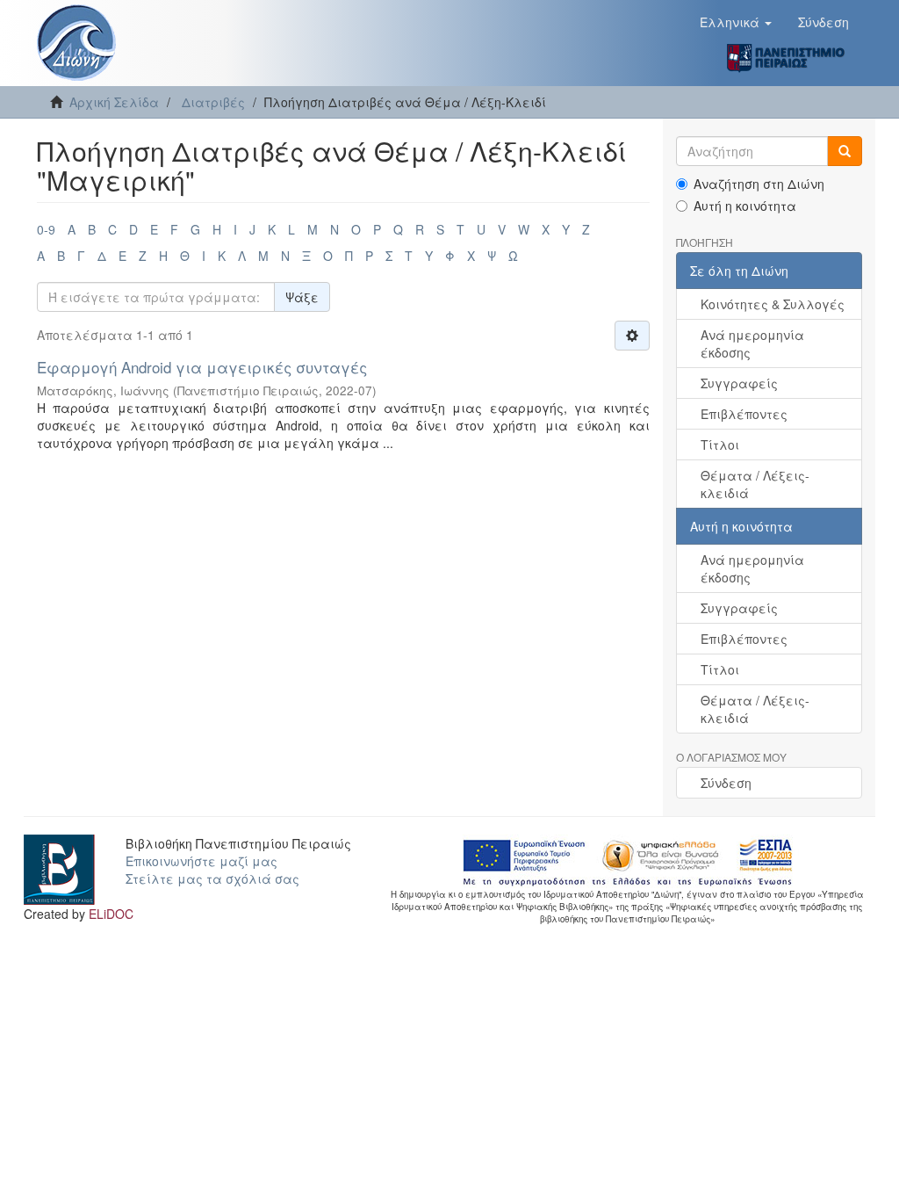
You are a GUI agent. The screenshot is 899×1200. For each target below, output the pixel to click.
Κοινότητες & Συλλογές (773, 304)
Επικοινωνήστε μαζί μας (201, 861)
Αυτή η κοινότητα (745, 205)
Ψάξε (302, 297)
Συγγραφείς (739, 383)
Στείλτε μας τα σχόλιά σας (212, 878)
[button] (736, 22)
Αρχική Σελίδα (114, 102)
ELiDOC (111, 913)
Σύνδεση (726, 783)
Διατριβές (213, 102)
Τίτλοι (720, 444)
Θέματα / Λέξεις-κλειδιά (755, 484)
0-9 (46, 229)
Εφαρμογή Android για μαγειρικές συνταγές (202, 367)
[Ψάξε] (844, 151)
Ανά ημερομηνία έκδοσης (752, 343)
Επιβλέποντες (744, 414)
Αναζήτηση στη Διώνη (759, 183)
